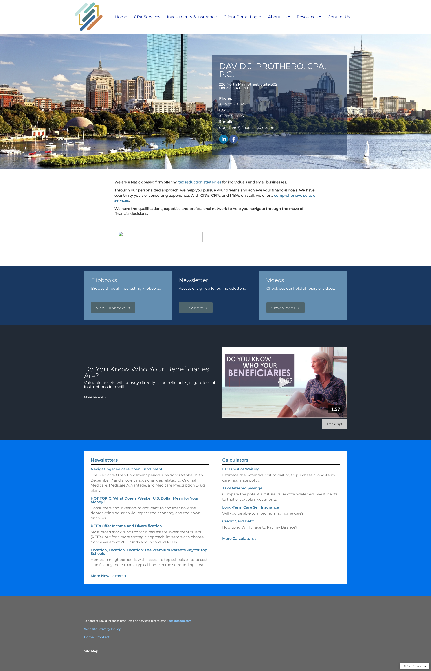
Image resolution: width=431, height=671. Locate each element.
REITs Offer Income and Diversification (126, 526)
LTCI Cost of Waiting (241, 469)
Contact (103, 637)
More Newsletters (108, 576)
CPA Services (147, 16)
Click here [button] (193, 308)
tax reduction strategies (199, 182)
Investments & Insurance (192, 16)
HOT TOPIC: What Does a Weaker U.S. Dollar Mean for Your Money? (145, 500)
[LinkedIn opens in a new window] (223, 139)
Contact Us (339, 16)
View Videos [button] (283, 308)
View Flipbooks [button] (111, 308)
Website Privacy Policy (102, 629)
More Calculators (239, 538)
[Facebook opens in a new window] (233, 139)
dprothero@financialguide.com (247, 127)
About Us (277, 16)
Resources (307, 16)
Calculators (235, 460)
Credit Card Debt (238, 521)
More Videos (95, 397)
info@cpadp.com (180, 620)
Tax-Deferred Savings (242, 488)
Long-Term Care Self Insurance (250, 507)
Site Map (91, 651)
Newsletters (104, 460)
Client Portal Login (242, 16)
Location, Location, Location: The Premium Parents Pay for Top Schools (149, 552)
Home (121, 16)
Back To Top (412, 666)
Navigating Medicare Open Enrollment (127, 469)
